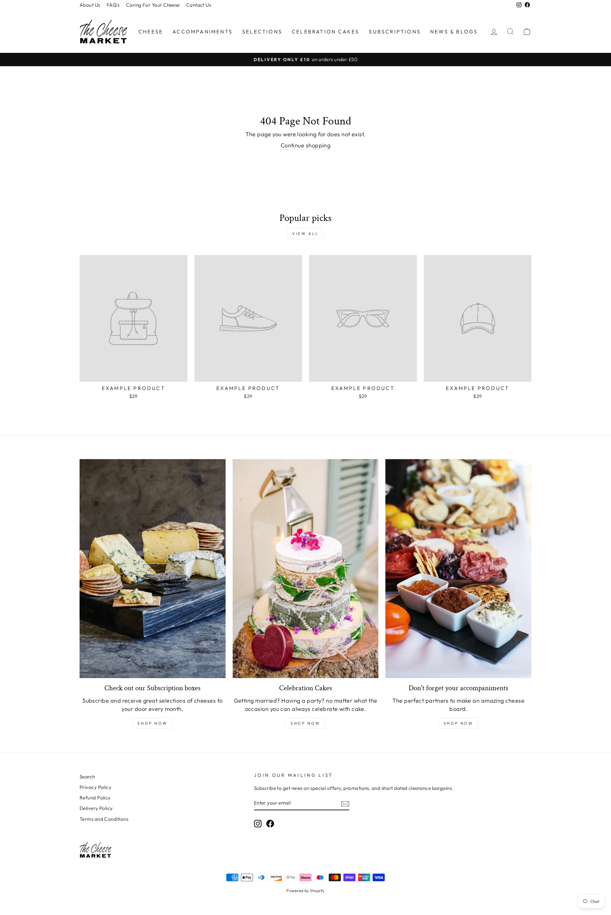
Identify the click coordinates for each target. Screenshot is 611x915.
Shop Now (152, 723)
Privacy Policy (95, 787)
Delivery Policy (96, 808)
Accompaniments (202, 31)
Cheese (150, 31)
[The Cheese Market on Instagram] (258, 823)
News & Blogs (454, 31)
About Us (90, 5)
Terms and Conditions (104, 819)
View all (305, 233)
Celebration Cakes (325, 31)
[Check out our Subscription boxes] (153, 568)
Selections (262, 31)
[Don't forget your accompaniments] (458, 568)
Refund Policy (95, 798)
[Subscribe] (345, 803)
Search (87, 777)
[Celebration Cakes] (306, 568)
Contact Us (198, 5)
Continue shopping (306, 145)
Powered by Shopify (305, 890)
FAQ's (113, 5)
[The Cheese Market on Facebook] (270, 823)
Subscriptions (395, 31)
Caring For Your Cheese (153, 5)
